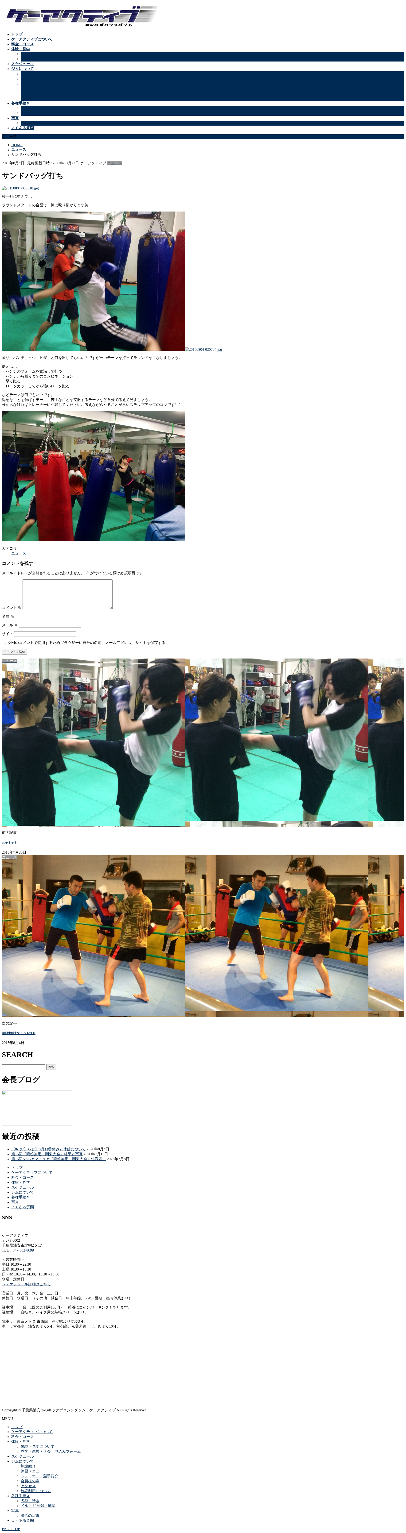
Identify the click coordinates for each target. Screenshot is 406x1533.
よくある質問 (22, 1207)
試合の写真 (30, 123)
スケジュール (22, 1187)
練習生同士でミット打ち (18, 1033)
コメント (12, 608)
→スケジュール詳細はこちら (26, 1284)
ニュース (114, 163)
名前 (8, 616)
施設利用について (36, 98)
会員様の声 (30, 88)
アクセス (28, 93)
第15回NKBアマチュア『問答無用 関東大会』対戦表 (58, 1159)
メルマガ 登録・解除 (38, 113)
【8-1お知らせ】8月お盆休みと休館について (48, 1149)
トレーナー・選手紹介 (39, 83)
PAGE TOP (11, 1529)
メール (10, 625)
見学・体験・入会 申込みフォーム (51, 59)
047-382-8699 (23, 1250)
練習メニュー (32, 79)
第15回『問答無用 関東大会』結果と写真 (47, 1154)
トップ (17, 1168)
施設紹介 (28, 74)
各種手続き (30, 108)
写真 (15, 1202)
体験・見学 (20, 1182)
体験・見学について (38, 54)
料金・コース (22, 1177)
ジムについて (22, 1192)
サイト (7, 634)
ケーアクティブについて (32, 1173)
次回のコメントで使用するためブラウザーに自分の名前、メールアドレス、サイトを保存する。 (88, 643)
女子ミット (9, 842)
